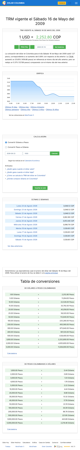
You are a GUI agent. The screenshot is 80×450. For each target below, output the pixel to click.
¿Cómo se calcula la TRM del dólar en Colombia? (26, 175)
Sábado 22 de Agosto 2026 (26, 213)
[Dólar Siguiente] (32, 47)
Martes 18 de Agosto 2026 (26, 228)
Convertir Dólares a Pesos (18, 142)
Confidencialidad (65, 442)
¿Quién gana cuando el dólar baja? (20, 172)
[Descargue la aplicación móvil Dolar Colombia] (58, 446)
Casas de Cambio (44, 442)
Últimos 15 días (11, 107)
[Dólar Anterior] (16, 47)
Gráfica (34, 442)
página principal (51, 273)
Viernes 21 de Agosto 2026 (26, 217)
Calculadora (12, 353)
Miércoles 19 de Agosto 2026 (25, 225)
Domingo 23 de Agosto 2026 (25, 210)
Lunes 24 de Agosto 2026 (27, 206)
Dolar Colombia (47, 446)
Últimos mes (24, 107)
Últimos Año (25, 109)
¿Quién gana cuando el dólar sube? (20, 169)
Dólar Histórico (16, 442)
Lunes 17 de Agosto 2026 (27, 232)
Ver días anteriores (14, 246)
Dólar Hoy (24, 47)
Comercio (62, 3)
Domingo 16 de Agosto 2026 (25, 236)
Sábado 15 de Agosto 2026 (26, 240)
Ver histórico (59, 47)
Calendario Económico (32, 160)
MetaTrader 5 (29, 115)
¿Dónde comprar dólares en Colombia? (22, 179)
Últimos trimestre (37, 107)
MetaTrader (33, 446)
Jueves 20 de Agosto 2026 (26, 221)
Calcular (55, 153)
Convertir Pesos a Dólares (18, 147)
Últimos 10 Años (52, 109)
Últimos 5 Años (38, 109)
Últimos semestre (12, 109)
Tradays (7, 446)
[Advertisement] (40, 11)
